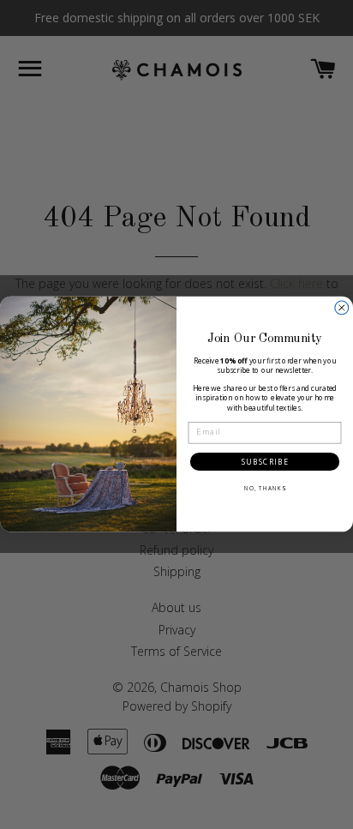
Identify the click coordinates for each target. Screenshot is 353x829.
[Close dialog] (342, 308)
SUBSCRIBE (265, 462)
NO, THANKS (264, 489)
